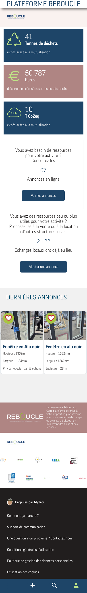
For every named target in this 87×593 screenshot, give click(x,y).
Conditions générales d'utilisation (30, 550)
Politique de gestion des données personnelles (39, 561)
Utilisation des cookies (23, 572)
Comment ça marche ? (23, 515)
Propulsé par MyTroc (29, 502)
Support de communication (26, 527)
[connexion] (76, 589)
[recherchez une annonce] (32, 589)
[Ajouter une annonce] (43, 271)
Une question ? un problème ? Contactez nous (39, 538)
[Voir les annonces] (43, 200)
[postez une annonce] (54, 589)
